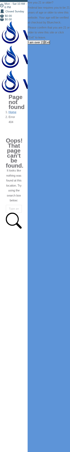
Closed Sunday (14, 11)
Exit (47, 42)
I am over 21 (36, 42)
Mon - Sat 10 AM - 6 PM (15, 5)
